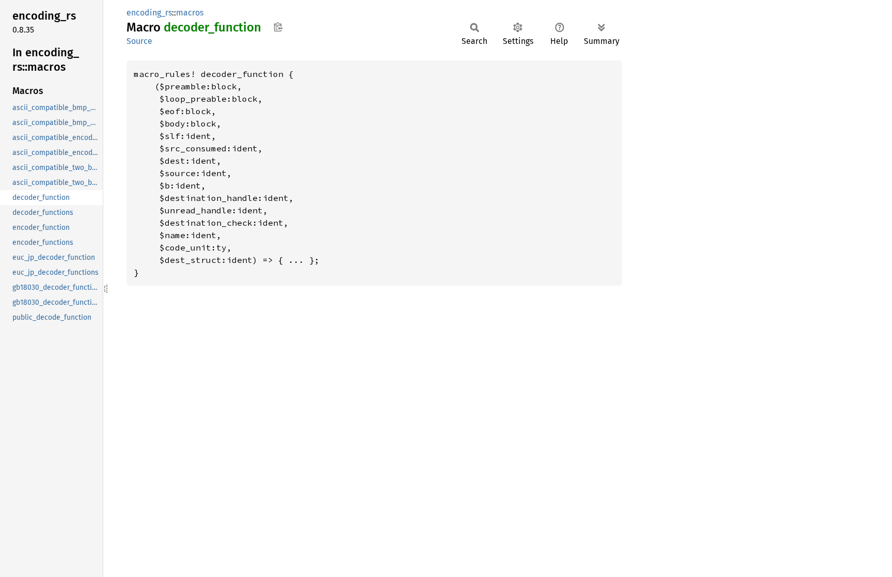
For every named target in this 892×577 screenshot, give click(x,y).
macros (189, 13)
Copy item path (277, 27)
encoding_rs (149, 13)
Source (139, 41)
